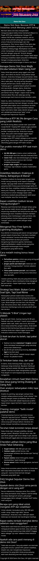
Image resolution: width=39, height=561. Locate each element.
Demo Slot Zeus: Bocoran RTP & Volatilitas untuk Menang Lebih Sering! (19, 26)
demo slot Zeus (13, 31)
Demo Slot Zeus (19, 22)
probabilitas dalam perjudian (17, 58)
